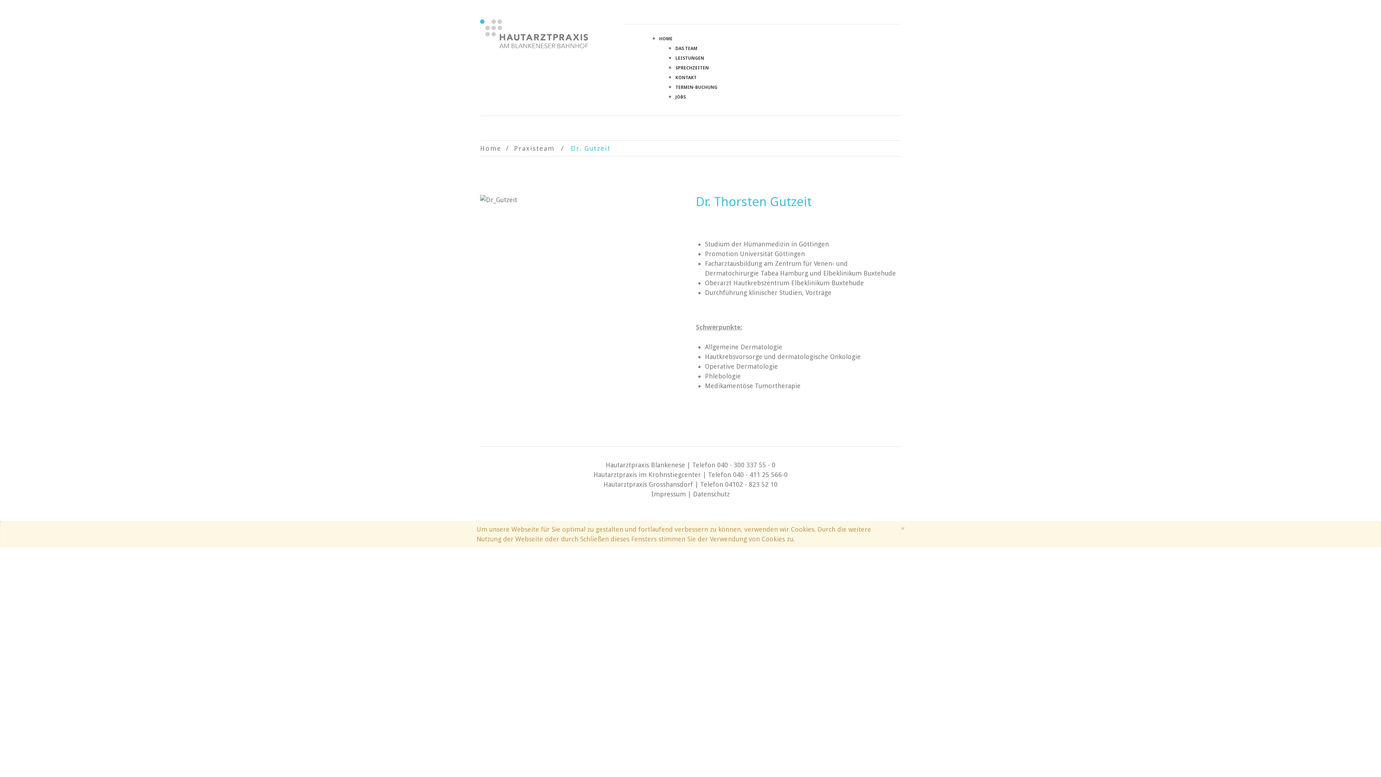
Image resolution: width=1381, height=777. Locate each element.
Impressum (668, 494)
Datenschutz (711, 494)
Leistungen (689, 58)
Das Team (686, 48)
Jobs (680, 97)
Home (666, 39)
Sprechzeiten (692, 68)
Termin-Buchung (696, 87)
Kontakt (686, 77)
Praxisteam (534, 148)
